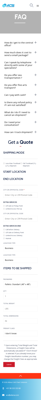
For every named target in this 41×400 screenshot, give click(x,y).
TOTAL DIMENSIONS (10, 316)
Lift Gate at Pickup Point (14, 206)
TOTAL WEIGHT (9, 303)
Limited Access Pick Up (14, 209)
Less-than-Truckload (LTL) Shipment (13, 164)
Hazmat (8, 238)
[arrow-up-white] (20, 376)
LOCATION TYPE (9, 243)
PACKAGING (7, 279)
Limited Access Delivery (14, 235)
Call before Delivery (12, 229)
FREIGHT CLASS (9, 328)
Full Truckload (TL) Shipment (29, 164)
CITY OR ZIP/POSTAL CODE (13, 190)
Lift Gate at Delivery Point (15, 232)
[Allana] (8, 5)
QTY (4, 291)
